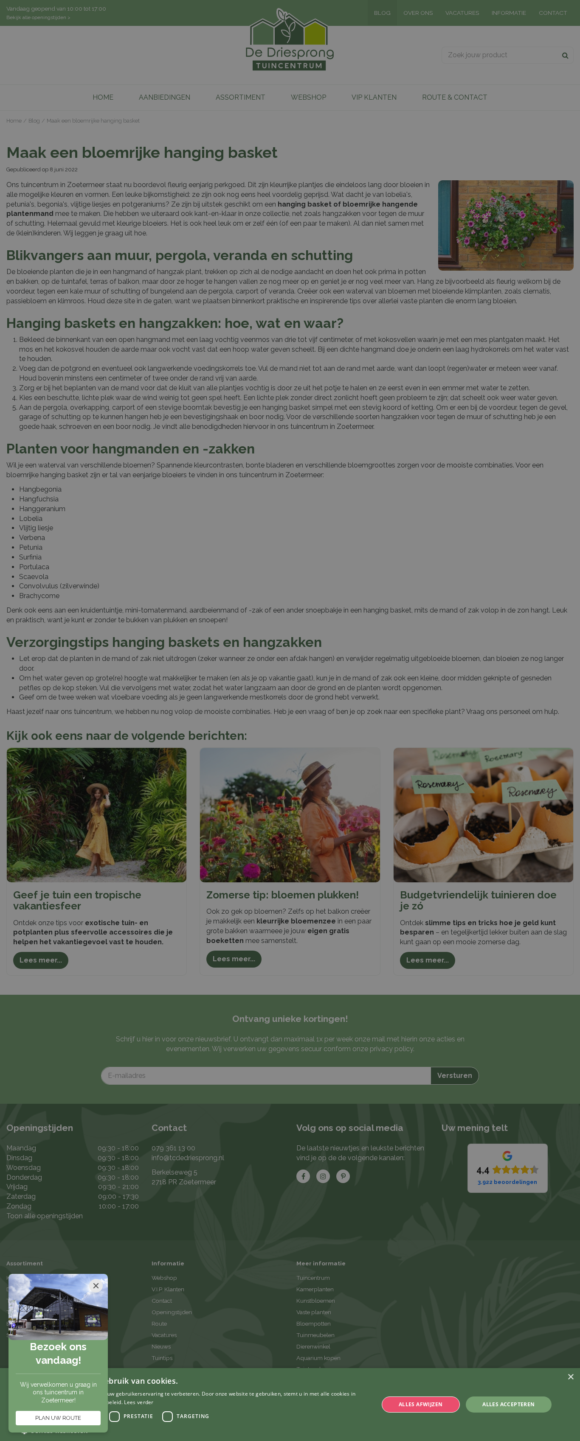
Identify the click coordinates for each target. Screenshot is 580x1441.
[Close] (96, 1286)
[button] (194, 1431)
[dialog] (290, 1404)
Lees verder (138, 1402)
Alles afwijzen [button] (421, 1404)
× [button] (570, 1377)
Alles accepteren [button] (508, 1404)
